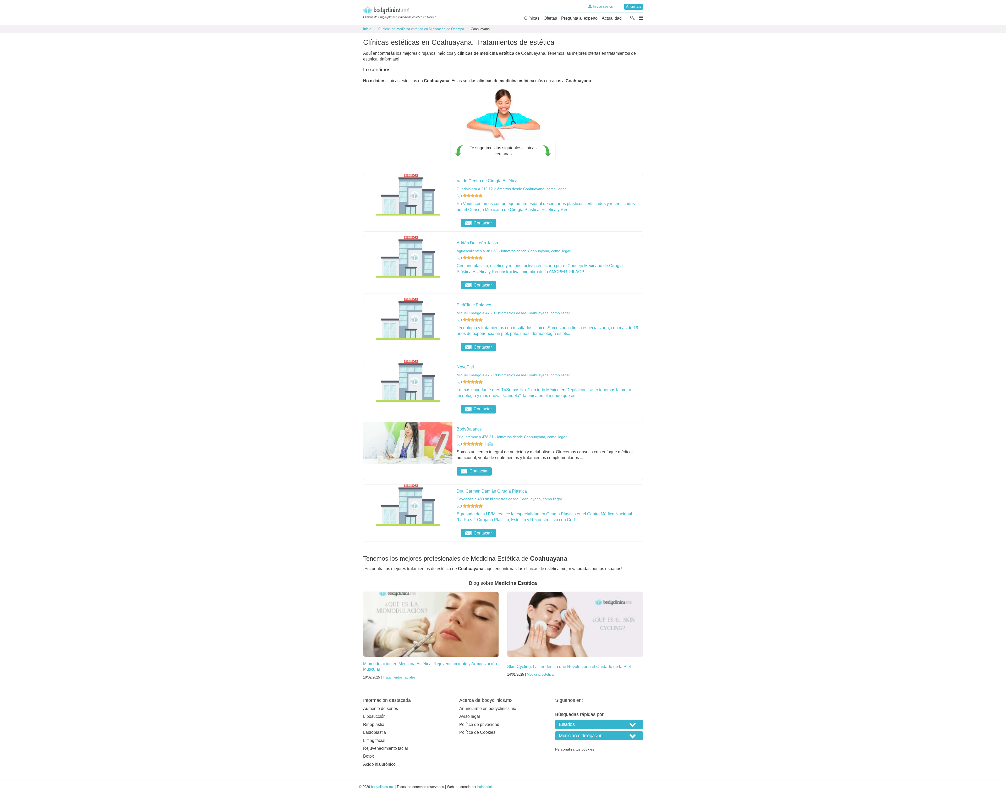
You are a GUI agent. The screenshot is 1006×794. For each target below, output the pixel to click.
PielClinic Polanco (474, 305)
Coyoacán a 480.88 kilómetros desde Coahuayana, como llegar (509, 499)
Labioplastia (374, 732)
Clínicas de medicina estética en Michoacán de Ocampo (421, 29)
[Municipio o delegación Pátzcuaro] (599, 735)
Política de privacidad (479, 724)
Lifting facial (374, 740)
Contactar (483, 223)
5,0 (460, 196)
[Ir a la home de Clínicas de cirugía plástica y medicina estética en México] (399, 10)
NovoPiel (465, 367)
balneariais (485, 787)
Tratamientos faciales (399, 677)
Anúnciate (633, 6)
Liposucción (374, 716)
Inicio (367, 29)
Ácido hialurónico (379, 764)
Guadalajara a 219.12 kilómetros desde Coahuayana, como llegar (511, 189)
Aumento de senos (380, 708)
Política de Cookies (477, 732)
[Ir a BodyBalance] (490, 444)
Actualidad (612, 18)
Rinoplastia (373, 724)
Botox (368, 756)
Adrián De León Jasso (477, 243)
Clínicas (531, 18)
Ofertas (550, 18)
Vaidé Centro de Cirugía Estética (487, 181)
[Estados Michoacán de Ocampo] (599, 724)
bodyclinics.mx (382, 787)
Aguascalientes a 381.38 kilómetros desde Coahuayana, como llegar (514, 251)
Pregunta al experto (579, 18)
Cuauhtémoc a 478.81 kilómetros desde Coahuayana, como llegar (512, 437)
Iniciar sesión (602, 6)
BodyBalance (469, 429)
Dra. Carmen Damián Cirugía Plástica (492, 491)
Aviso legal (469, 716)
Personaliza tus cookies (574, 749)
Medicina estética (540, 674)
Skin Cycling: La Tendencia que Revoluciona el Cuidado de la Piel (569, 666)
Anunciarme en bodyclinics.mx (487, 708)
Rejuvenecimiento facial (385, 748)
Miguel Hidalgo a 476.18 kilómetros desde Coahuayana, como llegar (513, 375)
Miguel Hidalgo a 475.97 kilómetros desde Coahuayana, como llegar (513, 313)
